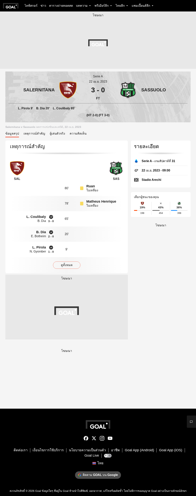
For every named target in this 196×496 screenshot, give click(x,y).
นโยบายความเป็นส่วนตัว (87, 450)
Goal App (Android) (139, 450)
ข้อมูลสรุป (12, 133)
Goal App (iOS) (170, 450)
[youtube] (110, 439)
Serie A (98, 76)
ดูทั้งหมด (67, 265)
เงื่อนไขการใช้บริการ (48, 450)
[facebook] (86, 439)
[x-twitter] (94, 439)
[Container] (42, 90)
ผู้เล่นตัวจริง (57, 133)
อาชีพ (115, 450)
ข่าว (43, 5)
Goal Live (91, 455)
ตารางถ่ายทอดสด (61, 5)
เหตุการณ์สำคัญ (34, 133)
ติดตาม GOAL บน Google (100, 475)
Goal (38, 490)
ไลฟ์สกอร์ (31, 5)
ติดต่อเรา (21, 450)
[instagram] (102, 439)
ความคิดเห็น (78, 133)
